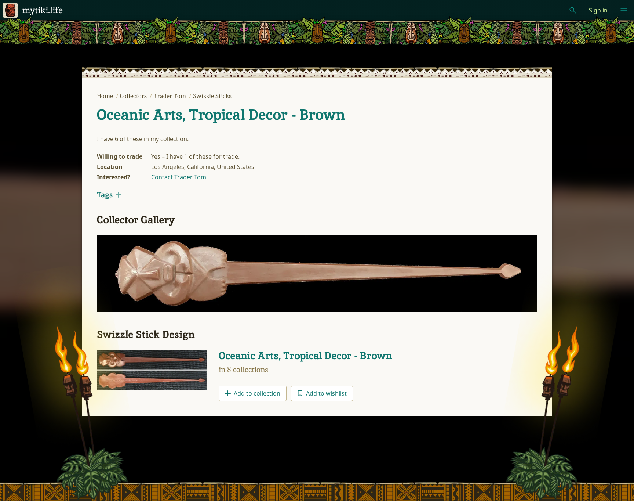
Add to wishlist (326, 393)
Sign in (598, 10)
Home (105, 96)
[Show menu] (623, 10)
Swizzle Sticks (212, 96)
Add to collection (257, 393)
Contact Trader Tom (178, 177)
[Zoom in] (317, 274)
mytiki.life (42, 10)
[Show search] (572, 10)
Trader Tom (170, 96)
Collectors (134, 96)
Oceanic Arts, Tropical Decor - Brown (221, 114)
